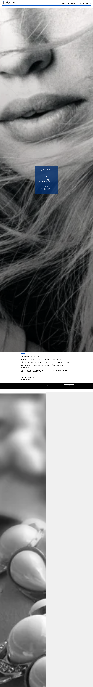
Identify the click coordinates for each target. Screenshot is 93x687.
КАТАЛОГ (64, 3)
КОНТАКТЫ (88, 3)
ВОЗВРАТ (82, 3)
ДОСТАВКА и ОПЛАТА (73, 3)
